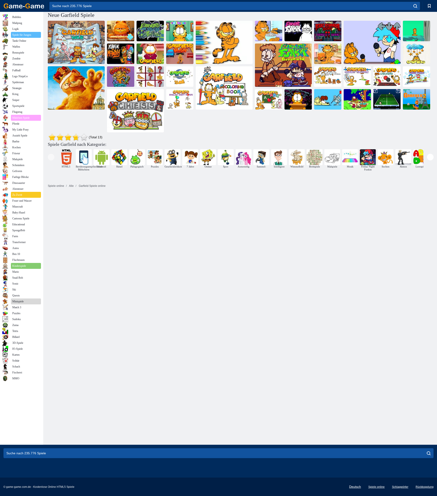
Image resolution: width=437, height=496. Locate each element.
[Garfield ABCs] (268, 99)
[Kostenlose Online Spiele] (23, 5)
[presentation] (51, 157)
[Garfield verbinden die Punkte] (357, 76)
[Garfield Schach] (135, 110)
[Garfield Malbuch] (224, 88)
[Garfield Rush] (179, 54)
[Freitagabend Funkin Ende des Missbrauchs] (298, 31)
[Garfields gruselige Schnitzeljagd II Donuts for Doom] (327, 31)
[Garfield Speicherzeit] (150, 76)
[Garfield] (150, 54)
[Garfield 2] (416, 99)
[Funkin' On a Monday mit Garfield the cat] (120, 54)
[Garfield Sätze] (179, 76)
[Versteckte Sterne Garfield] (416, 54)
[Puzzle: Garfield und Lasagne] (120, 31)
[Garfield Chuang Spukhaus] (298, 99)
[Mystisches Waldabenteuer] (416, 31)
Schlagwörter (400, 486)
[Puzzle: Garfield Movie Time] (268, 31)
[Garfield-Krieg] (76, 42)
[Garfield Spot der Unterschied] (327, 76)
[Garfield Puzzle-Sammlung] (76, 88)
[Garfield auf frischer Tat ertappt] (120, 76)
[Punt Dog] (327, 99)
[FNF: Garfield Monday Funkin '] (372, 42)
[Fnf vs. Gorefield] (150, 31)
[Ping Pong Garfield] (387, 99)
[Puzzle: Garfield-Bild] (179, 31)
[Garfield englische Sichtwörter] (179, 99)
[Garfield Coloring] (357, 99)
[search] (415, 6)
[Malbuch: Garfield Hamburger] (224, 42)
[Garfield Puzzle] (327, 54)
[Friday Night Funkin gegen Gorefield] (283, 65)
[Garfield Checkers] (387, 76)
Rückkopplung (425, 486)
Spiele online (376, 486)
